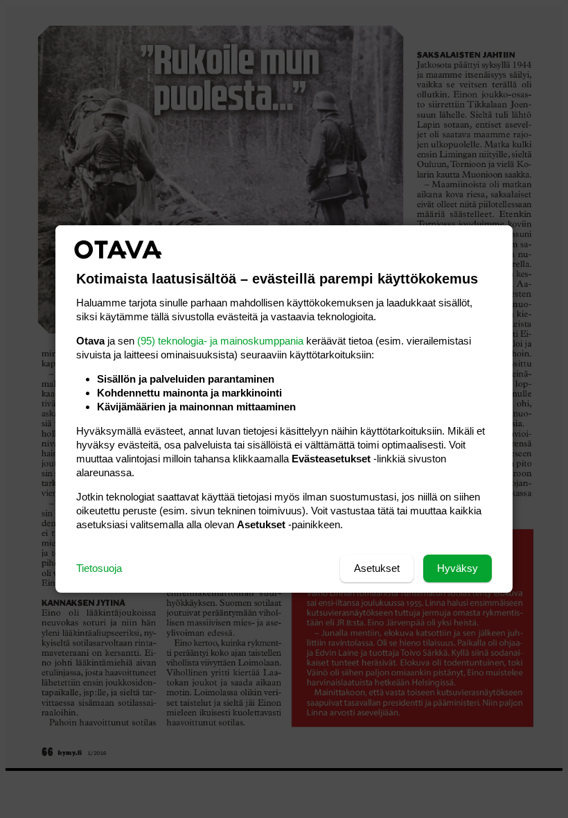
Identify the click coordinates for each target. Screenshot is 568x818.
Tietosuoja (99, 568)
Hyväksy (457, 568)
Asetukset (377, 568)
